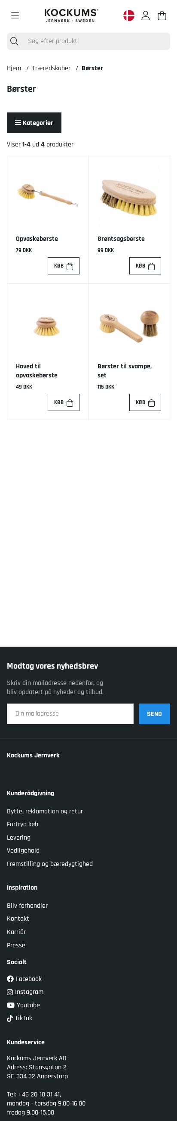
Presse (16, 945)
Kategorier (37, 123)
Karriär (16, 932)
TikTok (23, 1018)
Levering (19, 837)
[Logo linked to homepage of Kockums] (71, 15)
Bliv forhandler (27, 905)
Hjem (14, 68)
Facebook (29, 979)
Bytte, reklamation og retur (45, 811)
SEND (154, 714)
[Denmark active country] (128, 15)
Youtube (28, 1005)
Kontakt (18, 918)
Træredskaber (51, 68)
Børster (92, 68)
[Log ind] (145, 15)
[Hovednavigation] (15, 15)
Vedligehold (23, 850)
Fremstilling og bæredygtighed (50, 864)
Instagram (29, 991)
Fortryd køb (22, 824)
